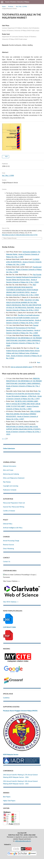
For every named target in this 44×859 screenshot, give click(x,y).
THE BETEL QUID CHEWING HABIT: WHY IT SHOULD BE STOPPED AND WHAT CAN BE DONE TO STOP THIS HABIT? (23, 404)
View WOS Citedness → (10, 602)
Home (4, 6)
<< (3, 438)
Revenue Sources (8, 544)
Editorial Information (9, 466)
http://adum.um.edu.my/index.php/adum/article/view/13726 (19, 235)
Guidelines (6, 698)
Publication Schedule (9, 490)
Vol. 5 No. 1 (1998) (21, 6)
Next (38, 362)
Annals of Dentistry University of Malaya (17, 2)
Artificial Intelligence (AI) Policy (12, 528)
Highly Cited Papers (9, 801)
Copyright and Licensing (10, 486)
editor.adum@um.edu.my (23, 841)
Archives (10, 6)
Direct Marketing (8, 548)
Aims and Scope (8, 470)
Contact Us (6, 561)
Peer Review (7, 482)
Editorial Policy (7, 524)
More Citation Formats (10, 238)
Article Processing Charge (11, 541)
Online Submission (9, 448)
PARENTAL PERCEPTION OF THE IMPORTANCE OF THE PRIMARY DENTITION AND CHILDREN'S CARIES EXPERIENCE (24, 338)
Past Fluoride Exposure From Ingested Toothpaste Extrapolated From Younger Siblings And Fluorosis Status (23, 277)
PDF (6, 156)
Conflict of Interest (9, 511)
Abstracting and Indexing (11, 474)
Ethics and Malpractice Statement (13, 478)
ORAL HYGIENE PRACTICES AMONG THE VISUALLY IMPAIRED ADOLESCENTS (23, 414)
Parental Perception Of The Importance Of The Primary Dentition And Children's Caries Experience (22, 328)
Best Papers (6, 797)
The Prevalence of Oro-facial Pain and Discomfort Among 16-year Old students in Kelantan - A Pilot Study (23, 394)
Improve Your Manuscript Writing (13, 507)
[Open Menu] (2, 2)
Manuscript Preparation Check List (14, 503)
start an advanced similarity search (21, 367)
